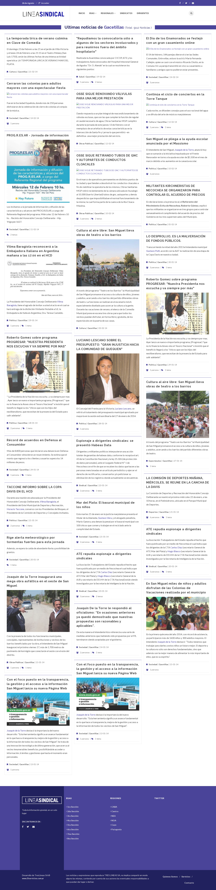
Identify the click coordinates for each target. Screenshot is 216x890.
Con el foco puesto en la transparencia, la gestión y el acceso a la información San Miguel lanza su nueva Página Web (107, 669)
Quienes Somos (170, 876)
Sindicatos (126, 13)
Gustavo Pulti (153, 250)
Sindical (82, 485)
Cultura (12, 72)
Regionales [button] (107, 13)
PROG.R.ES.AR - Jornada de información (38, 135)
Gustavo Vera (105, 517)
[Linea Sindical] (46, 13)
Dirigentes (143, 13)
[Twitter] (187, 3)
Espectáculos (155, 461)
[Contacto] (193, 3)
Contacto (189, 882)
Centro (114, 811)
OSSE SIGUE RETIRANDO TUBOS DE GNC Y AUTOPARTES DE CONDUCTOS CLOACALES (107, 160)
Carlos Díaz (176, 547)
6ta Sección (73, 829)
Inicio (82, 13)
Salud (81, 77)
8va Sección (73, 838)
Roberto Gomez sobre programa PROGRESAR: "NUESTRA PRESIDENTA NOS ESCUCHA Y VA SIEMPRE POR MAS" (36, 342)
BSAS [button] (91, 13)
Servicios (185, 876)
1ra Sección (72, 806)
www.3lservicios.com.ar (33, 878)
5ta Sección (73, 825)
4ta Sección (73, 820)
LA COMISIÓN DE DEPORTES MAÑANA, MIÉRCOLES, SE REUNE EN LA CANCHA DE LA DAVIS (177, 482)
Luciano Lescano (123, 408)
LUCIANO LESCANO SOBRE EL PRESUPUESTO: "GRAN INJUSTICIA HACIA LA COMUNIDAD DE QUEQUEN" (107, 344)
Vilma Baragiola (48, 501)
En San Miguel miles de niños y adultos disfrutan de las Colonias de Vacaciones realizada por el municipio (176, 588)
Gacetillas (114, 27)
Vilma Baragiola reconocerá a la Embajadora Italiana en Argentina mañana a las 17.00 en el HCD (33, 251)
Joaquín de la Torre (184, 149)
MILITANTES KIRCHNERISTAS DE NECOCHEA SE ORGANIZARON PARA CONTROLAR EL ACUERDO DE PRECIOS (175, 190)
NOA (113, 820)
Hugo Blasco (174, 551)
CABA (114, 806)
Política (152, 168)
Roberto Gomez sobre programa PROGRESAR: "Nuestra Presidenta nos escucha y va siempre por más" (175, 284)
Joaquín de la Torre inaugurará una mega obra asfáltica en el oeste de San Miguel (38, 581)
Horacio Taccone (15, 509)
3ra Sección (72, 816)
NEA (113, 816)
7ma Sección (73, 834)
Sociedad (153, 77)
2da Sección (73, 811)
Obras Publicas (86, 143)
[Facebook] (181, 3)
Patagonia (116, 829)
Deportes (153, 512)
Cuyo (113, 825)
